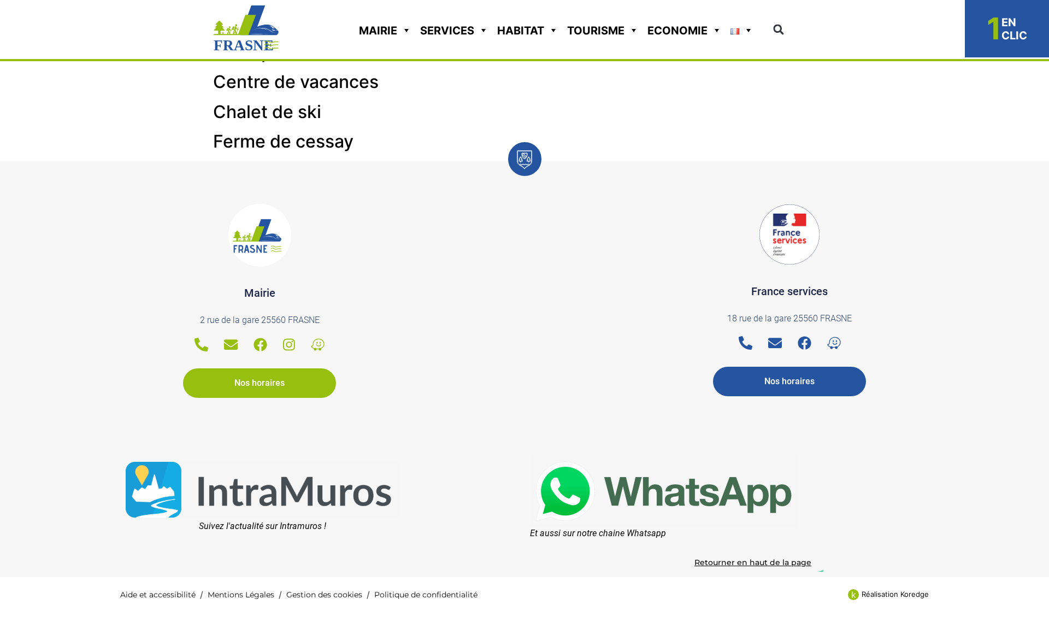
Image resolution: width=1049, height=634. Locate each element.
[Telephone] (201, 344)
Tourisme (595, 30)
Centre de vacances (296, 81)
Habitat (520, 30)
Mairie (378, 30)
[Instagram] (289, 344)
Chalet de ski (267, 111)
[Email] (231, 344)
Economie (677, 30)
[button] (778, 29)
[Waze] (318, 344)
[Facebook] (260, 344)
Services (447, 30)
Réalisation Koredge (895, 594)
